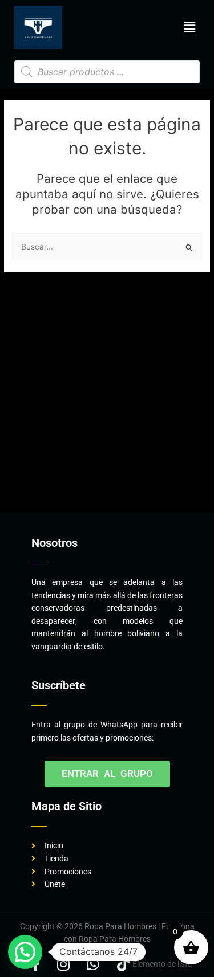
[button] (190, 27)
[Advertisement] (107, 396)
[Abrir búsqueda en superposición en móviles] (107, 71)
